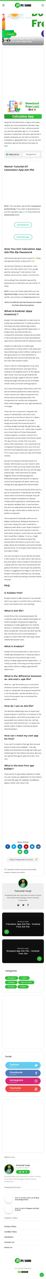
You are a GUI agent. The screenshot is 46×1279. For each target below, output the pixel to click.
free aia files (31, 870)
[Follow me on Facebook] (28, 905)
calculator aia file (13, 870)
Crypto (24, 978)
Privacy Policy (10, 1226)
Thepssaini (27, 1268)
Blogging (11, 978)
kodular (7, 872)
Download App (23, 237)
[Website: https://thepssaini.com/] (18, 905)
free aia (23, 870)
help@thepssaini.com (31, 297)
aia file (6, 128)
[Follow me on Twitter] (23, 905)
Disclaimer (8, 1237)
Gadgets (11, 982)
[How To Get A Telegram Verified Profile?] (8, 1209)
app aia (30, 280)
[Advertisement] (23, 72)
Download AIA (23, 225)
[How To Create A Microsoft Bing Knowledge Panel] (8, 1198)
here (33, 261)
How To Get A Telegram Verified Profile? (27, 1209)
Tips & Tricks (26, 982)
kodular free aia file (18, 872)
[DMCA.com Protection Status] (23, 1273)
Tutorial (10, 34)
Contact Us (9, 1242)
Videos (23, 987)
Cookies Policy (10, 1232)
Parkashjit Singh (23, 891)
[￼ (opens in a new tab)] (23, 154)
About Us (8, 1247)
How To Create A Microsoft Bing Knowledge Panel (27, 1198)
